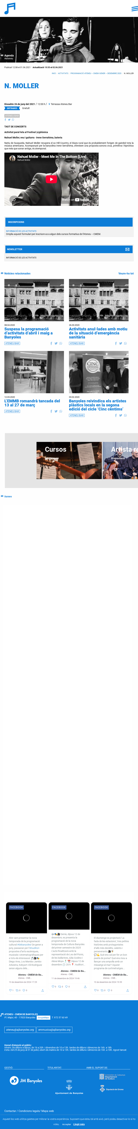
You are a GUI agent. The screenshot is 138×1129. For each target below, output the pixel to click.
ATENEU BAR (12, 115)
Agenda (9, 55)
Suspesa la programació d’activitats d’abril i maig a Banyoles (28, 333)
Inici (54, 73)
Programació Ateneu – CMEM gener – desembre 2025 (96, 73)
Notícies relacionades (17, 273)
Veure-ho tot (126, 273)
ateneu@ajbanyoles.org (20, 1029)
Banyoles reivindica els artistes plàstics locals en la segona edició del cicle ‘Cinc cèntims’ (97, 405)
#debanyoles (60, 587)
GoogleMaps (43, 1017)
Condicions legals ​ (29, 1111)
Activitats (63, 73)
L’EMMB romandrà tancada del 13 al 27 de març (32, 403)
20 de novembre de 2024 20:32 (64, 866)
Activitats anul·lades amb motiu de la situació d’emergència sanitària (98, 333)
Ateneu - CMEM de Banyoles (31, 974)
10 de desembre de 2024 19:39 (108, 982)
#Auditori (58, 593)
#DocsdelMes (20, 619)
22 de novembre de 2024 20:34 (107, 812)
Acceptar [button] (66, 1124)
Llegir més (79, 1124)
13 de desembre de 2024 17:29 (23, 982)
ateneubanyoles (110, 808)
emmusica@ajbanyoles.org (54, 1029)
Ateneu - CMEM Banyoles (114, 804)
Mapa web (47, 1111)
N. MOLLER (129, 73)
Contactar (10, 1111)
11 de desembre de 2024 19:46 (65, 978)
